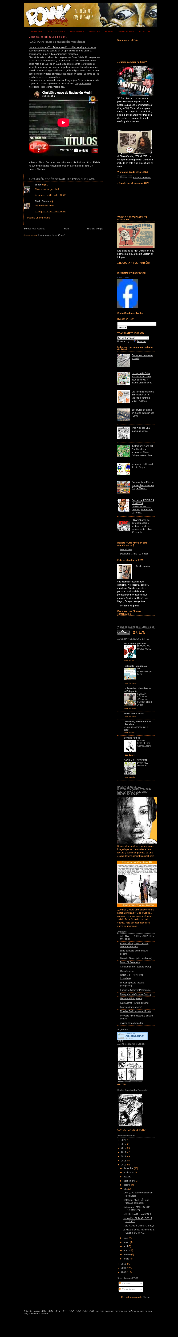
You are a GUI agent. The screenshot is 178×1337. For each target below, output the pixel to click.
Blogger (146, 1297)
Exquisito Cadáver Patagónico (135, 990)
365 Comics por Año (135, 643)
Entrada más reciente (34, 229)
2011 (123, 1165)
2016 (123, 1144)
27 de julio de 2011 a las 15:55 (50, 211)
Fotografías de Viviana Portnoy (135, 994)
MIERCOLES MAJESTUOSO (144, 647)
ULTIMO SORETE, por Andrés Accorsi (144, 743)
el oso (38, 185)
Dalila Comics (127, 971)
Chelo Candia (42, 201)
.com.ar (135, 1036)
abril (126, 1246)
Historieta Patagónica (135, 666)
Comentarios (128, 1289)
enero (126, 1259)
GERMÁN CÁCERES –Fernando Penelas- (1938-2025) (144, 699)
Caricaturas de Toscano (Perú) (135, 967)
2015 (123, 1148)
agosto (127, 1185)
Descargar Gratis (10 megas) (134, 554)
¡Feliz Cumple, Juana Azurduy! (138, 1226)
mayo (126, 1242)
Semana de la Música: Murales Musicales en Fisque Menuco (143, 485)
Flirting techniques (142, 177)
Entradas (126, 1283)
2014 (123, 1152)
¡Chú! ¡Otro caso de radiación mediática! (57, 41)
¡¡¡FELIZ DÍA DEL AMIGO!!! (137, 1214)
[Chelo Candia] (127, 307)
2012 (123, 1161)
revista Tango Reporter (131, 1023)
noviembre (129, 1172)
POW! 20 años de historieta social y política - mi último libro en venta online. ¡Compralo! (142, 526)
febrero (127, 1254)
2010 (123, 1264)
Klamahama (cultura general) (134, 1003)
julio (126, 1189)
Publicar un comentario (38, 218)
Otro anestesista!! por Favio (145, 671)
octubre (127, 1177)
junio (126, 1238)
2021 (123, 1140)
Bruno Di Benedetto (130, 962)
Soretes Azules (132, 738)
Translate (141, 341)
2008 (123, 1272)
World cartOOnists (134, 713)
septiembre (129, 1181)
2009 (123, 1268)
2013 (123, 1156)
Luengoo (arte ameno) (131, 1007)
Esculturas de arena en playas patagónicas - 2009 (143, 413)
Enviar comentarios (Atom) (51, 235)
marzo (127, 1250)
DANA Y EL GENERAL (136, 760)
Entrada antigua (95, 229)
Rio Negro (130, 1038)
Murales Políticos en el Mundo (135, 1011)
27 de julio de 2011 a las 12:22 (50, 195)
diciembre (128, 1168)
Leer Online (126, 549)
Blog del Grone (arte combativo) (136, 958)
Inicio (66, 229)
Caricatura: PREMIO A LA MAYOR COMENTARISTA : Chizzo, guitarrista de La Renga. (143, 506)
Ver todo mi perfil (129, 606)
